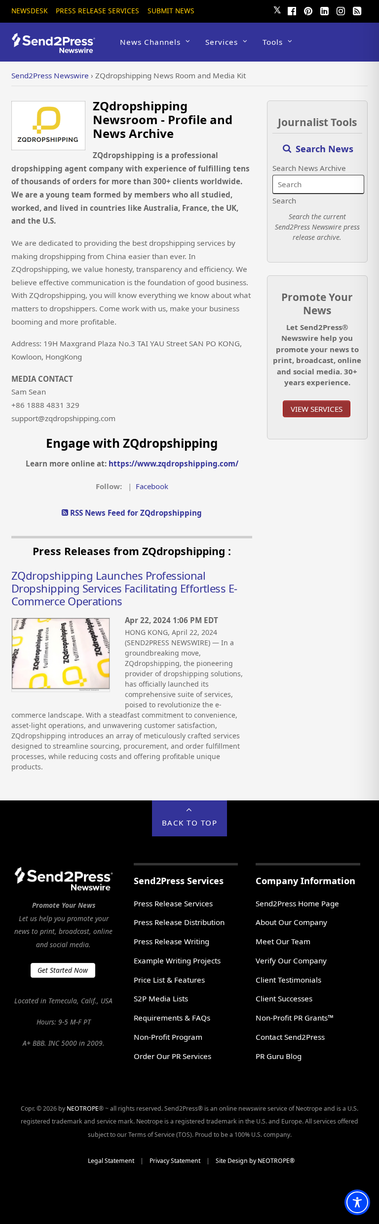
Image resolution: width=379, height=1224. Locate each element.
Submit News (171, 10)
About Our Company (291, 922)
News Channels (150, 42)
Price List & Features (169, 980)
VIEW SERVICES (316, 409)
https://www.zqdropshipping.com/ (173, 463)
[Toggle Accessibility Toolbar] (357, 1202)
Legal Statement (111, 1161)
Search (284, 200)
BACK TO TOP (190, 822)
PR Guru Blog (279, 1056)
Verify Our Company (291, 960)
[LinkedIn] (325, 9)
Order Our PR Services (172, 1056)
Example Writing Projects (177, 960)
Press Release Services (97, 10)
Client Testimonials (288, 980)
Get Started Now (63, 970)
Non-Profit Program (168, 1037)
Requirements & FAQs (172, 1018)
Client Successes (284, 998)
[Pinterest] (308, 9)
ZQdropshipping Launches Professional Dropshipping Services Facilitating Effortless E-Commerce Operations (124, 588)
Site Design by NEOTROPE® (255, 1161)
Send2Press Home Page (297, 903)
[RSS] (357, 9)
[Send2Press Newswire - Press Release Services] (57, 48)
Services (221, 42)
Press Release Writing (171, 941)
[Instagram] (341, 9)
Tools (273, 42)
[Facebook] (292, 9)
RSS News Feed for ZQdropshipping (135, 513)
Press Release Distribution (179, 922)
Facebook (152, 486)
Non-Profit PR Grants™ (295, 1018)
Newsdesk (29, 10)
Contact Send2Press (290, 1037)
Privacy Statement (175, 1161)
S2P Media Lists (161, 998)
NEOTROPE (83, 1108)
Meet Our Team (283, 941)
